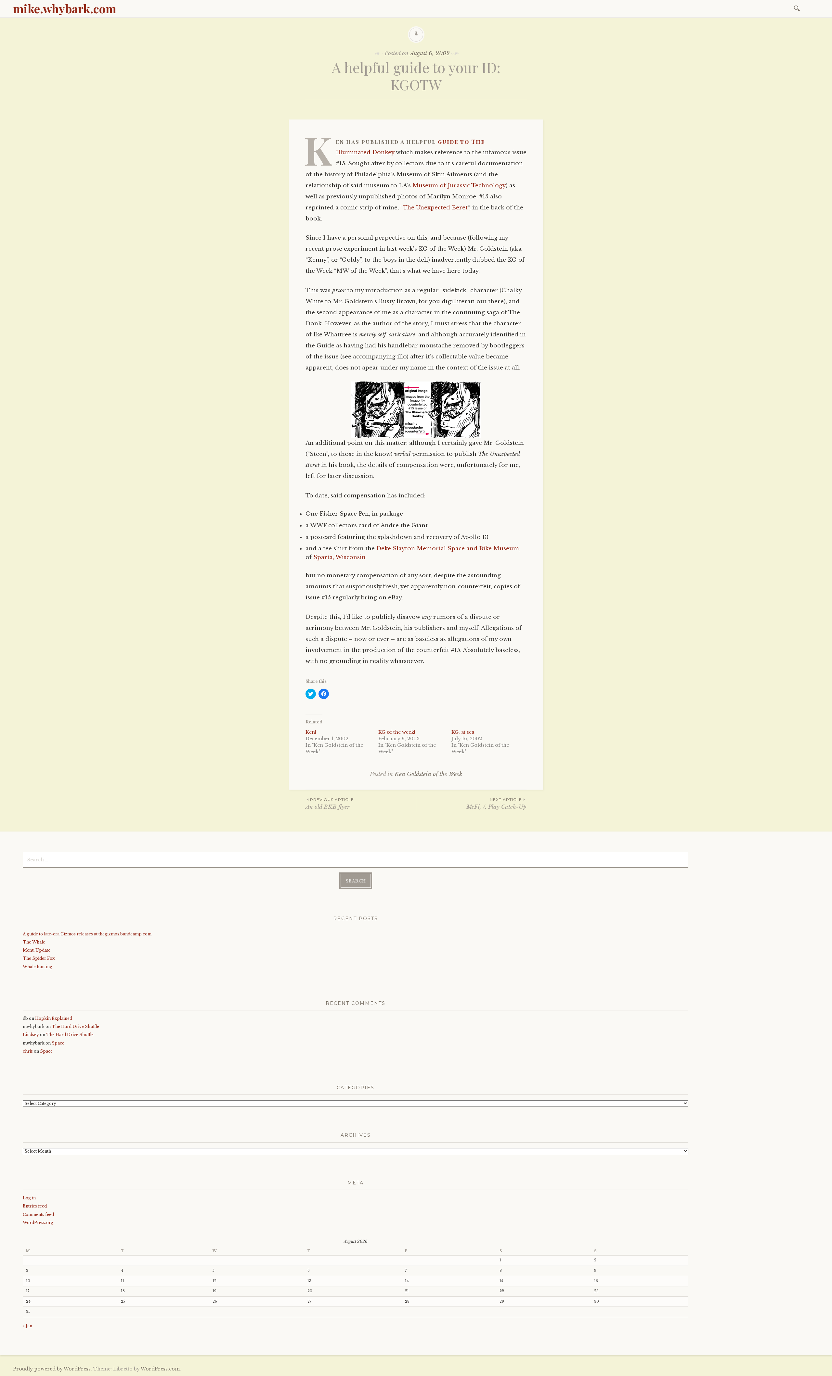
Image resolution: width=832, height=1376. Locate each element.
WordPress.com (160, 1369)
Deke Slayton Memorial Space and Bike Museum (447, 548)
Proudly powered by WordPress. (52, 1369)
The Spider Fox (39, 958)
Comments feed (38, 1214)
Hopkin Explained (53, 1018)
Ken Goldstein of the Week (428, 774)
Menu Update (36, 950)
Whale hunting (37, 966)
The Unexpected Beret (435, 207)
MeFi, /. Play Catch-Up (496, 803)
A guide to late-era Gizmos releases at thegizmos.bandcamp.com (87, 934)
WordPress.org (38, 1222)
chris (28, 1051)
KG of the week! (396, 732)
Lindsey (31, 1034)
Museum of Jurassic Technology (459, 185)
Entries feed (35, 1206)
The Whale (34, 942)
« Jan (27, 1325)
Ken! (311, 732)
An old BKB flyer (330, 803)
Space (58, 1043)
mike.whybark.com (64, 8)
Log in (29, 1197)
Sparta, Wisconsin (339, 557)
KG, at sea (462, 732)
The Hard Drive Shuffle (75, 1026)
